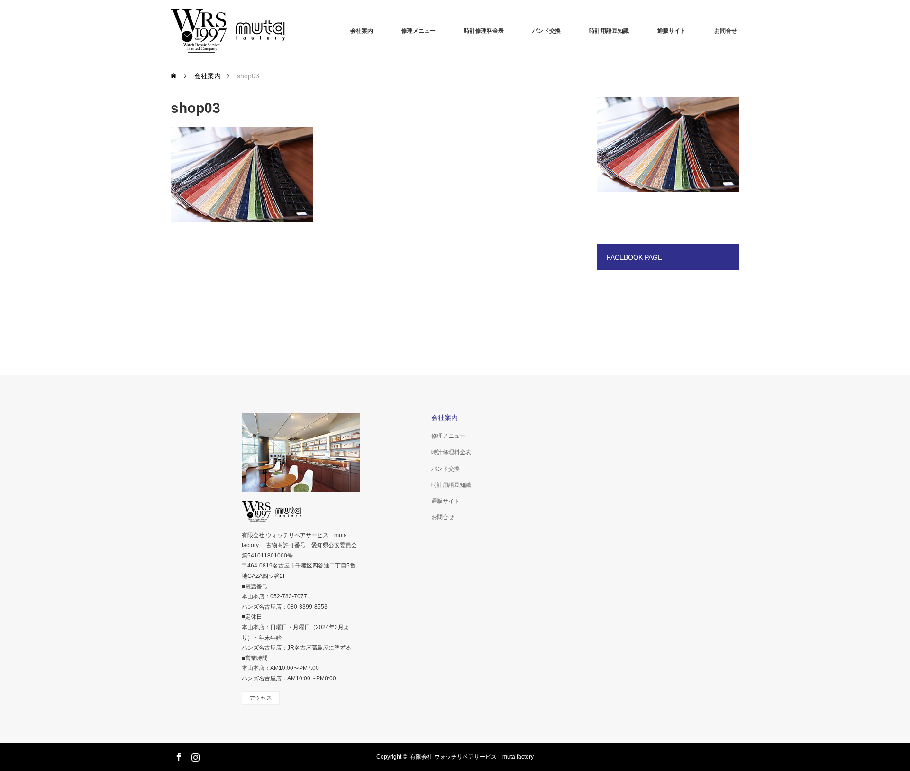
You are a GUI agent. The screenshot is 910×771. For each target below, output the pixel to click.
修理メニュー (418, 31)
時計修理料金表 (484, 31)
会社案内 (361, 31)
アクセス (260, 698)
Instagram (194, 755)
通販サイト (671, 31)
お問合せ (725, 31)
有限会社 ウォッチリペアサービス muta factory (472, 756)
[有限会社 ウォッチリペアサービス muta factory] (242, 30)
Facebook (178, 755)
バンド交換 (546, 31)
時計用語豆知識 (609, 31)
